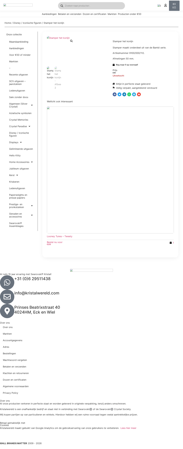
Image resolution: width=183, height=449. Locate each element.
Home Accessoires (19, 162)
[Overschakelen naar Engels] (159, 5)
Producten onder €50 (129, 14)
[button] (71, 41)
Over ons (8, 327)
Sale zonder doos (18, 97)
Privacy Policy (10, 392)
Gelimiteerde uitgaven (21, 148)
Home (8, 22)
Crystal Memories (18, 119)
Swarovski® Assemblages (16, 224)
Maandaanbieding (18, 41)
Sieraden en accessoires (15, 215)
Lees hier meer (128, 428)
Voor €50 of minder (20, 54)
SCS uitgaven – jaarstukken (17, 82)
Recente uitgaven (18, 74)
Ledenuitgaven (17, 90)
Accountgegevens (12, 340)
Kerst (12, 175)
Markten (112, 14)
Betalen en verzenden (69, 14)
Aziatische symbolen (20, 113)
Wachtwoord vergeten (15, 360)
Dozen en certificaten (94, 14)
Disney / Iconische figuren (27, 22)
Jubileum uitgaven (19, 168)
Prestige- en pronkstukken (16, 206)
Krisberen (14, 181)
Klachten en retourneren (16, 373)
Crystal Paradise (18, 126)
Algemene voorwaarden (16, 386)
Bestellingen (9, 353)
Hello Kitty (15, 155)
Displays (13, 142)
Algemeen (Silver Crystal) (18, 105)
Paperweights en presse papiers (18, 196)
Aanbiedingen (49, 14)
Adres (6, 346)
